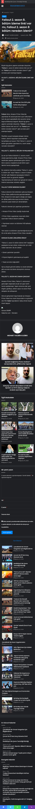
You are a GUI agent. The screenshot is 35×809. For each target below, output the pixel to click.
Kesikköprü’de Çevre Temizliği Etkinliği (16, 1)
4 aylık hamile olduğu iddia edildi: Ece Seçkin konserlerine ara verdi (8, 457)
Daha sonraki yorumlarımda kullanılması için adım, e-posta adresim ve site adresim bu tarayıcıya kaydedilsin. (17, 524)
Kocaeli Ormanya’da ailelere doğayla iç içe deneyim (8, 414)
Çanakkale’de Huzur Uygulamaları (13, 642)
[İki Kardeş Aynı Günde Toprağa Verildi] (7, 709)
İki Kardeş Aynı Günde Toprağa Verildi (21, 708)
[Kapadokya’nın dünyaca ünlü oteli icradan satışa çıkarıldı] (7, 592)
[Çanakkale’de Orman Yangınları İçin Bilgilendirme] (7, 549)
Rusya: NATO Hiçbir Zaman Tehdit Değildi (23, 635)
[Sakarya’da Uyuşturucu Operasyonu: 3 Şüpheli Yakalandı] (7, 675)
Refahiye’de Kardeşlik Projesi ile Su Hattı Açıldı (22, 699)
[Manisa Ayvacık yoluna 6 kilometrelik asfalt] (26, 406)
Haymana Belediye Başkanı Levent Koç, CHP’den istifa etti (23, 684)
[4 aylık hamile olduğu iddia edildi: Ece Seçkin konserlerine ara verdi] (9, 448)
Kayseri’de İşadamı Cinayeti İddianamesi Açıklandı (23, 666)
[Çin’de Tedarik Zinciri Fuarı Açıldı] (7, 628)
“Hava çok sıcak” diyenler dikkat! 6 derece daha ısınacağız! (22, 574)
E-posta (4, 507)
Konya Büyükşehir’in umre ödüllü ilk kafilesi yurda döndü (25, 433)
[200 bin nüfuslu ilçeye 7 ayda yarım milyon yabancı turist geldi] (7, 583)
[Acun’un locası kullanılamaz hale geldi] (7, 619)
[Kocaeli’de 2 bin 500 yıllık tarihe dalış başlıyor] (6, 104)
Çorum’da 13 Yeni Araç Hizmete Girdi (21, 556)
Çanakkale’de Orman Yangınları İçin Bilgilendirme (23, 548)
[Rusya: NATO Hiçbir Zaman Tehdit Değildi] (7, 636)
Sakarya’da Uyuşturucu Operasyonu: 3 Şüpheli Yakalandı (22, 675)
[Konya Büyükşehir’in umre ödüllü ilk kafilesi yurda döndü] (26, 425)
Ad (2, 500)
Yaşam (12, 12)
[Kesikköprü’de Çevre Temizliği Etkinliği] (7, 566)
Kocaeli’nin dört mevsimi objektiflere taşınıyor (25, 456)
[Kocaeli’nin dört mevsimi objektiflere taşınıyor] (26, 448)
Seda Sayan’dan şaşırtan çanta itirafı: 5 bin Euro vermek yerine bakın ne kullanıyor (8, 435)
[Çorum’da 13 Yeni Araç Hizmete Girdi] (7, 557)
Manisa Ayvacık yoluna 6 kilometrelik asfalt (25, 414)
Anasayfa (6, 12)
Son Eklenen (17, 541)
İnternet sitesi (5, 514)
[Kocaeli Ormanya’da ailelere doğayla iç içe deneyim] (9, 406)
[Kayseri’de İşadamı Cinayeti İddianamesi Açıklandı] (7, 667)
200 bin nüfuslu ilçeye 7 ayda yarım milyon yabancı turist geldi (23, 583)
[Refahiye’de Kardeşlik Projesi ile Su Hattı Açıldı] (7, 700)
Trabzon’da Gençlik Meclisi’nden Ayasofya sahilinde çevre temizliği (21, 93)
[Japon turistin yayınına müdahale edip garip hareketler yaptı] (7, 658)
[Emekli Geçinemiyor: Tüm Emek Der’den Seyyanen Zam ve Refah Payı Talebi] (7, 610)
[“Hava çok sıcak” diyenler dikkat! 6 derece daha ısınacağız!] (7, 574)
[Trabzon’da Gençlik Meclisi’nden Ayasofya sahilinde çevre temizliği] (6, 93)
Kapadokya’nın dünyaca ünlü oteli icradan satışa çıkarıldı (22, 592)
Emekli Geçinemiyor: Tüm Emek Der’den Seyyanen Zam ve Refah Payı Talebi (22, 610)
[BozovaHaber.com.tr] (17, 6)
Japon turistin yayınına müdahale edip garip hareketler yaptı (21, 658)
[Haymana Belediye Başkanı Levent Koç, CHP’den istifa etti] (7, 684)
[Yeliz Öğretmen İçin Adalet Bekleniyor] (7, 649)
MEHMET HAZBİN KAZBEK (11, 35)
